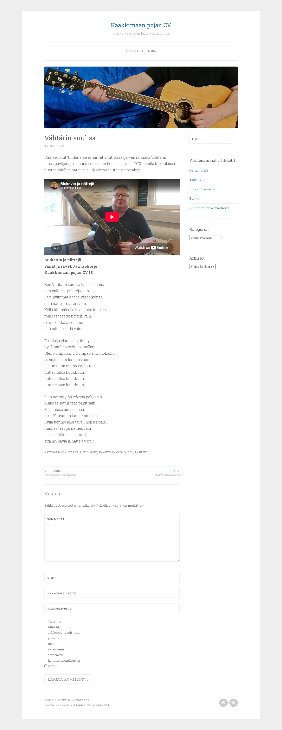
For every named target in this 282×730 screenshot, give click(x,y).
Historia (75, 452)
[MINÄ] (233, 703)
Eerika (194, 198)
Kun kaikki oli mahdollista (60, 472)
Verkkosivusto (57, 608)
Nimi (52, 578)
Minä (152, 51)
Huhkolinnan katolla (167, 472)
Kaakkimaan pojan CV (141, 25)
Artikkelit (134, 51)
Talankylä (196, 180)
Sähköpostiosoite (57, 596)
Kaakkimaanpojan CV (116, 452)
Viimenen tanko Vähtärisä (209, 208)
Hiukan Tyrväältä (202, 189)
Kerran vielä (198, 170)
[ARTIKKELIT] (223, 703)
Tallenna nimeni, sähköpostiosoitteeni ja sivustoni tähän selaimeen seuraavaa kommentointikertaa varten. (59, 643)
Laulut (141, 452)
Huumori (90, 452)
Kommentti (56, 522)
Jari (64, 145)
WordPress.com (98, 704)
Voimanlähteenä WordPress (66, 700)
